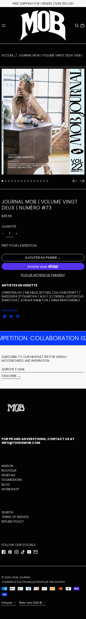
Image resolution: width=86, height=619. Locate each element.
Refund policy (13, 521)
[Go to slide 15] (47, 181)
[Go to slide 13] (41, 181)
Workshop (10, 489)
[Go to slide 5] (15, 181)
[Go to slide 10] (31, 181)
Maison (7, 466)
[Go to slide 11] (34, 181)
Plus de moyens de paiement (43, 275)
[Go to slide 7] (21, 181)
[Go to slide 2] (5, 181)
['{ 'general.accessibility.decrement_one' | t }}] (3, 233)
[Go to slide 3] (9, 181)
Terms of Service (15, 517)
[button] (77, 25)
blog (6, 484)
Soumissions (12, 479)
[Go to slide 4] (12, 181)
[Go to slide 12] (37, 181)
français (7, 602)
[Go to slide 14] (44, 181)
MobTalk (8, 475)
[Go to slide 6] (18, 181)
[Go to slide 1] (2, 181)
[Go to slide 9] (28, 181)
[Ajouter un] (16, 233)
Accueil (8, 55)
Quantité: (9, 226)
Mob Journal (21, 577)
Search (7, 512)
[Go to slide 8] (25, 181)
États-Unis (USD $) (31, 602)
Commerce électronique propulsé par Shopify (33, 582)
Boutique (9, 470)
